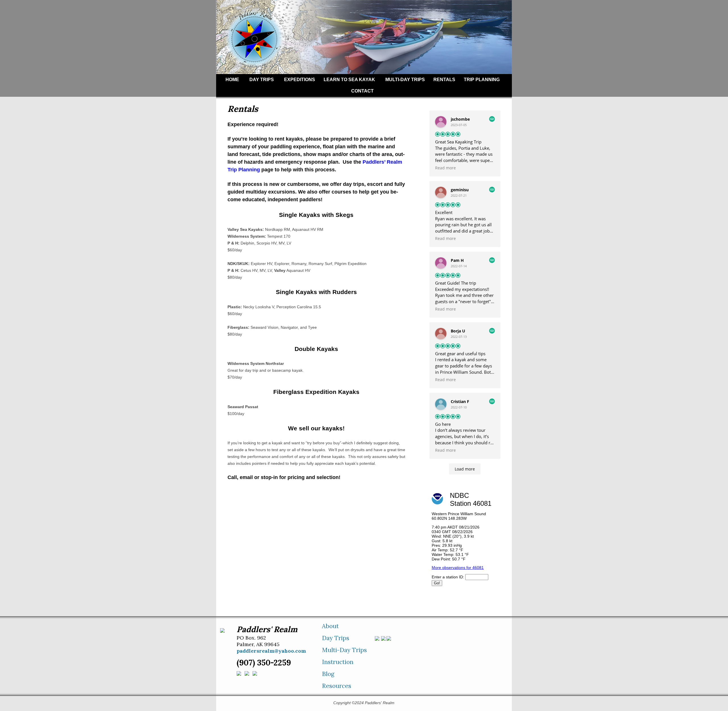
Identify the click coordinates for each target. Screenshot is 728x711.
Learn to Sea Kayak (349, 79)
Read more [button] (445, 167)
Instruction (337, 662)
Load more (465, 469)
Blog (328, 674)
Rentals (444, 79)
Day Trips (261, 79)
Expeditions (299, 79)
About (330, 626)
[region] (364, 37)
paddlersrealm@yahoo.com (271, 651)
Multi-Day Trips (405, 79)
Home (232, 79)
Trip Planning (482, 79)
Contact (362, 91)
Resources (336, 686)
